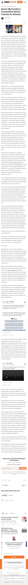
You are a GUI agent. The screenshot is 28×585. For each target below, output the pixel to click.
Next (23, 485)
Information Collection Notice (15, 473)
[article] (14, 521)
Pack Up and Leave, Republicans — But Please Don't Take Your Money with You (9, 530)
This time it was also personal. (8, 521)
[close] (24, 536)
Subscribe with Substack (15, 562)
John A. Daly (7, 17)
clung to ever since (16, 163)
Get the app (21, 578)
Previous (6, 485)
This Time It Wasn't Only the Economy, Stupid (9, 518)
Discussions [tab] (12, 513)
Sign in (25, 2)
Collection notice (14, 574)
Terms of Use (21, 471)
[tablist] (7, 495)
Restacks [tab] (11, 495)
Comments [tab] (4, 495)
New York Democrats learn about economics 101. (9, 534)
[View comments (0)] (6, 22)
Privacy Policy (16, 568)
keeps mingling (11, 270)
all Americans (18, 164)
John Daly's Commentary (8, 6)
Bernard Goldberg (13, 522)
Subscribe (19, 2)
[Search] (25, 513)
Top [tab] (3, 513)
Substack (7, 582)
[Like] (2, 22)
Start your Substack (10, 578)
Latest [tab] (6, 513)
